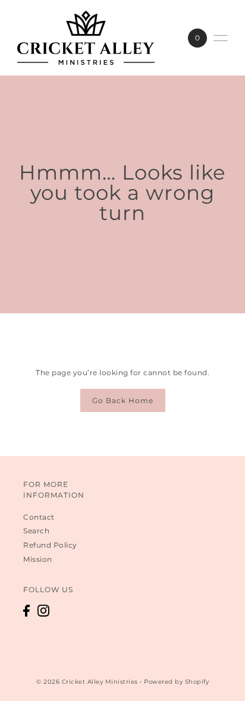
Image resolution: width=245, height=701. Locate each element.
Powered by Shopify (176, 681)
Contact (39, 517)
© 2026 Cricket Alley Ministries (87, 681)
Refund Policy (50, 544)
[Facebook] (26, 611)
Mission (37, 559)
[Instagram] (43, 611)
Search (36, 530)
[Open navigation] (220, 38)
